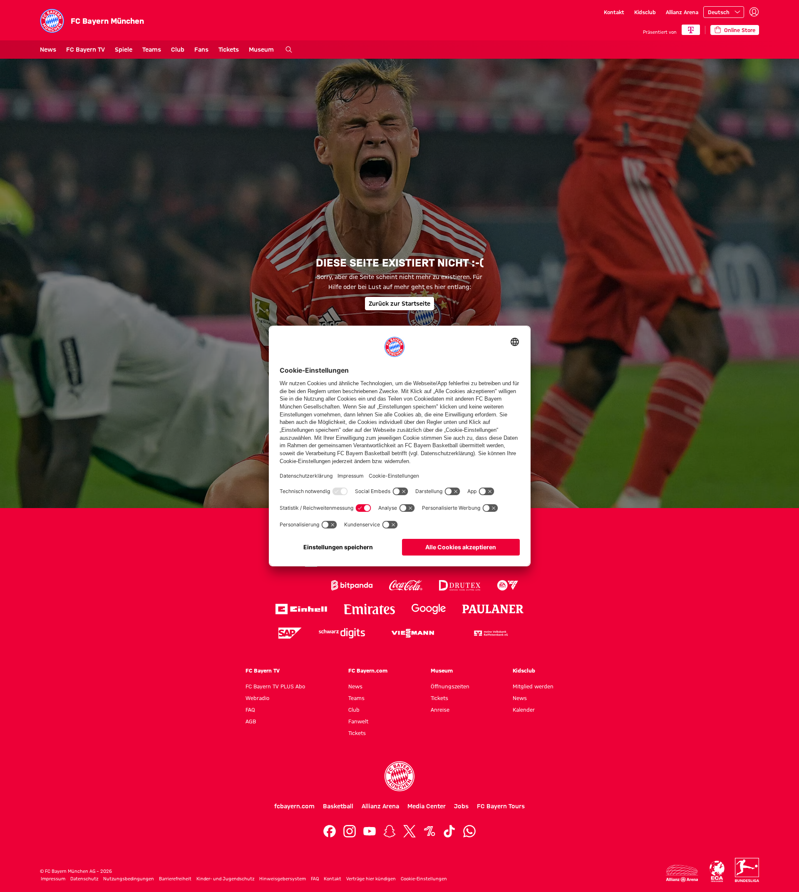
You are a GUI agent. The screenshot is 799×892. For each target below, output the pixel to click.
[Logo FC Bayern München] (399, 776)
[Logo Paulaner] (493, 609)
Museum (261, 49)
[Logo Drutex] (459, 585)
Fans (201, 49)
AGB (251, 721)
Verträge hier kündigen (371, 878)
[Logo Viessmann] (413, 633)
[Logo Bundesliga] (747, 870)
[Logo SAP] (290, 633)
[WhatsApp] (469, 831)
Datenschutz (84, 878)
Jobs (461, 806)
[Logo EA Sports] (508, 585)
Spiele (123, 49)
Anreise (440, 710)
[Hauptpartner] (691, 30)
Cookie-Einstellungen (424, 878)
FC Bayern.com (367, 670)
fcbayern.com (294, 806)
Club (177, 49)
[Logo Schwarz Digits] (341, 633)
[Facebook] (329, 831)
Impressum (53, 878)
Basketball (338, 806)
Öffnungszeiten (450, 686)
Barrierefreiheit (175, 878)
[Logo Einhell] (301, 609)
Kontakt (614, 12)
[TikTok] (449, 831)
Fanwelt (358, 721)
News (48, 49)
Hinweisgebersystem (282, 878)
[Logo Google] (429, 609)
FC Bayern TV (85, 49)
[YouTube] (369, 831)
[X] (409, 831)
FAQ (250, 710)
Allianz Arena (682, 12)
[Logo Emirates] (369, 609)
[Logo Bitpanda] (351, 585)
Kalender (524, 710)
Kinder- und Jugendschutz (225, 878)
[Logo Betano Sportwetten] (298, 585)
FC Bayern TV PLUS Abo (275, 686)
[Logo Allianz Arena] (682, 873)
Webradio (257, 698)
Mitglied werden (533, 686)
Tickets (228, 49)
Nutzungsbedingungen (128, 878)
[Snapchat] (389, 831)
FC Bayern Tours (501, 806)
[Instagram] (349, 831)
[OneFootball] (429, 831)
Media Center (426, 806)
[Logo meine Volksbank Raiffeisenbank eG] (490, 633)
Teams (151, 49)
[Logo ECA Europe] (717, 871)
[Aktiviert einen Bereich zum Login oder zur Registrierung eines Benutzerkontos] (754, 12)
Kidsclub (645, 12)
